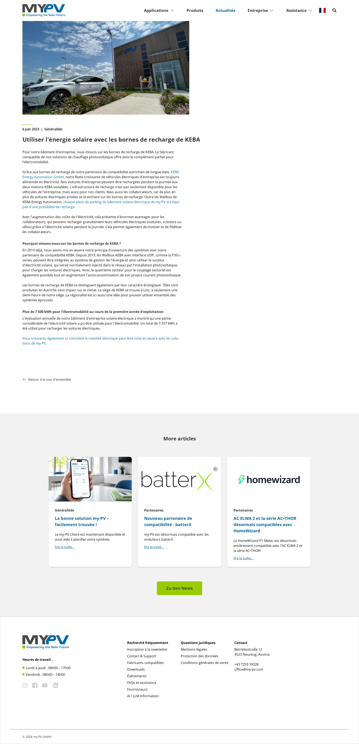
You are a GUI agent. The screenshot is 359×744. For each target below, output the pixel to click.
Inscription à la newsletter (147, 649)
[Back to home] (43, 10)
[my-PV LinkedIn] (55, 685)
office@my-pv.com (248, 669)
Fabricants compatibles (145, 662)
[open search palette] (334, 10)
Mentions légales (194, 649)
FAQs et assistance (141, 682)
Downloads (136, 669)
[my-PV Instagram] (24, 685)
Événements (136, 676)
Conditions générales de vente (204, 662)
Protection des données (199, 656)
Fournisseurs (137, 689)
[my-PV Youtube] (44, 685)
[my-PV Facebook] (34, 685)
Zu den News (179, 588)
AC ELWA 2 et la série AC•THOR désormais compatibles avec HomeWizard (265, 524)
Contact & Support (141, 656)
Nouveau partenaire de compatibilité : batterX (168, 521)
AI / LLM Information (143, 696)
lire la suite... (64, 547)
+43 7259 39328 (246, 664)
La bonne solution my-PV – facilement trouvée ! (82, 521)
